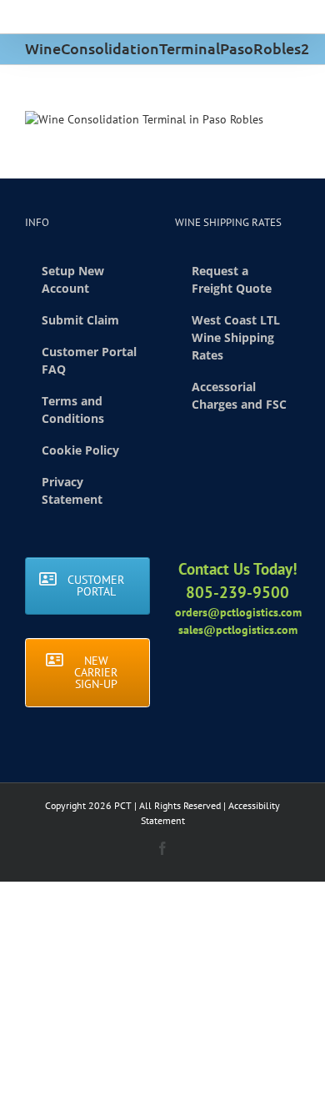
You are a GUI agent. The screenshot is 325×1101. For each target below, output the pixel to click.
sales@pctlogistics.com (238, 629)
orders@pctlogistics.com (238, 612)
